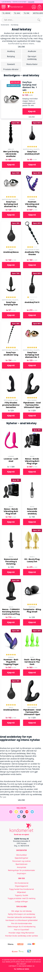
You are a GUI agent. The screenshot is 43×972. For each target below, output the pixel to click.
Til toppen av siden (21, 969)
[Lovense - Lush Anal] (11, 429)
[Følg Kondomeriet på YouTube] (27, 813)
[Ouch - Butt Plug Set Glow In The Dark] (32, 630)
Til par (26, 13)
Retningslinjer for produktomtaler (21, 870)
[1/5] (32, 297)
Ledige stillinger (21, 901)
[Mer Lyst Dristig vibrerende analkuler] (11, 122)
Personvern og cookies (21, 861)
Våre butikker (21, 855)
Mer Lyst (11, 149)
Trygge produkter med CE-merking (21, 898)
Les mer (32, 116)
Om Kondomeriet (21, 883)
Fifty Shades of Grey (32, 250)
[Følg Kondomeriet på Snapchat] (16, 813)
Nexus (11, 250)
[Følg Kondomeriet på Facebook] (21, 813)
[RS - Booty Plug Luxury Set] (32, 529)
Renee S (32, 557)
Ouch (32, 657)
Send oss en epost (21, 834)
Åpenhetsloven (21, 864)
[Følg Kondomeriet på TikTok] (24, 818)
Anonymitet (31, 1)
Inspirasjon (21, 873)
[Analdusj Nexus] (11, 222)
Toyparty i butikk (21, 895)
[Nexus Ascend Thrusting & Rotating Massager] (11, 529)
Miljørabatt (21, 892)
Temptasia (32, 607)
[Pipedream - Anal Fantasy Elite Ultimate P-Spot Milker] (32, 373)
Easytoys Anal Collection (32, 149)
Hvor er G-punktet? (21, 929)
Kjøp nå (31, 111)
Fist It (32, 300)
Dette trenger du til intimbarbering (21, 926)
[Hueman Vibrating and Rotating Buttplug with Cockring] (32, 172)
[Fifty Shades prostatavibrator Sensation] (11, 373)
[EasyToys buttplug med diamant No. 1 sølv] (11, 81)
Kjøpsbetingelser (21, 858)
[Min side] (34, 7)
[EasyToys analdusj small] (32, 122)
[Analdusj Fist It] (32, 272)
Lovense (11, 456)
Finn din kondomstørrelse (21, 923)
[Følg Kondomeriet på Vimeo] (32, 813)
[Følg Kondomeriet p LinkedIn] (19, 818)
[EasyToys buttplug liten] (11, 272)
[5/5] (32, 147)
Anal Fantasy (32, 400)
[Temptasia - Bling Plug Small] (32, 579)
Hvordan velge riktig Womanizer (21, 933)
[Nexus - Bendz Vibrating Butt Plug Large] (32, 429)
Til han (17, 13)
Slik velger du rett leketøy (21, 911)
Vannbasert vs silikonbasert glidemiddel (21, 920)
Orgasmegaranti (21, 886)
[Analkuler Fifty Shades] (32, 222)
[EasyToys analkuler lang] (11, 322)
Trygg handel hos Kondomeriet (21, 889)
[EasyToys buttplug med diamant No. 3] (32, 322)
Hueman (32, 199)
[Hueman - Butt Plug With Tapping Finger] (11, 630)
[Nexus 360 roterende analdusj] (32, 479)
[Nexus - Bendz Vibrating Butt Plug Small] (11, 479)
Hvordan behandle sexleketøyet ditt (21, 917)
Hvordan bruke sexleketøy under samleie (21, 936)
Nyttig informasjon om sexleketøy (21, 914)
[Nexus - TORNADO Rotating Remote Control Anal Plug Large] (11, 579)
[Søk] (38, 19)
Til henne (6, 13)
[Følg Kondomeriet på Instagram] (11, 813)
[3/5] (32, 247)
